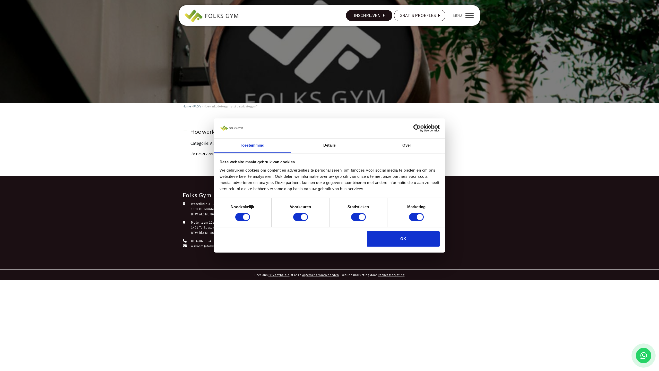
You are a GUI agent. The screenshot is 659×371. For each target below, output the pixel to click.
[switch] (300, 217)
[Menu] (469, 15)
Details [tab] (329, 145)
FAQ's (197, 106)
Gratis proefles (418, 15)
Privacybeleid (279, 275)
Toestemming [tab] (252, 145)
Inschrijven (367, 15)
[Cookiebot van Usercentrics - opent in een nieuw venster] (417, 128)
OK (403, 239)
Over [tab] (406, 145)
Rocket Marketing (391, 275)
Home (187, 106)
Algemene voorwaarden (320, 275)
